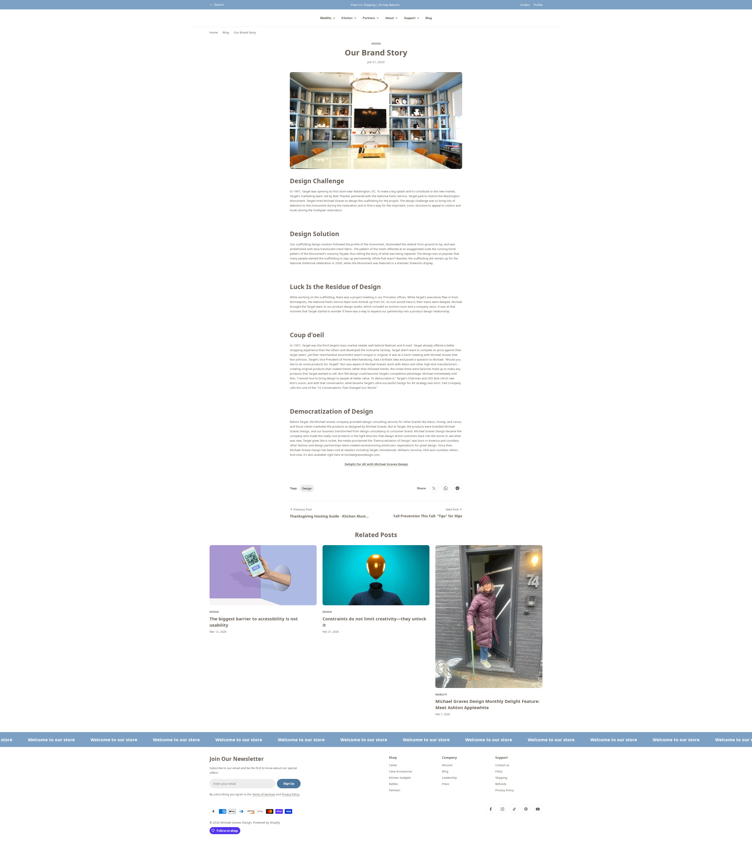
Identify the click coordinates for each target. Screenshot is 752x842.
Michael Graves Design (236, 822)
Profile (538, 5)
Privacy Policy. (291, 794)
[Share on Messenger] (457, 488)
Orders (525, 5)
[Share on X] (434, 488)
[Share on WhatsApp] (445, 488)
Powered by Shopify (266, 822)
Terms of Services (263, 794)
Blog (226, 32)
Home (214, 32)
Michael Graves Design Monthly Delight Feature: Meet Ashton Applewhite (487, 704)
